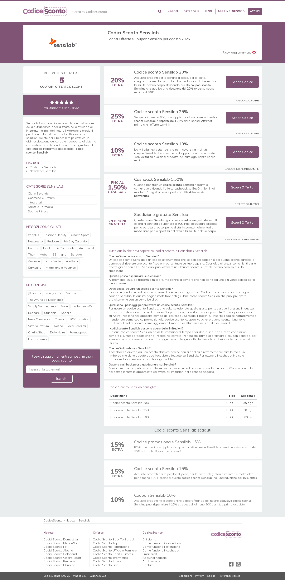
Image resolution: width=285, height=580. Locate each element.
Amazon (34, 261)
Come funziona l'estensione (161, 547)
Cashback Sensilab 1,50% (158, 179)
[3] (61, 102)
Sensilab (84, 520)
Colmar (60, 319)
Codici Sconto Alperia (58, 550)
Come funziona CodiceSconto (162, 543)
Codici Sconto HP (55, 547)
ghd (63, 254)
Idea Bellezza (77, 326)
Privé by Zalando (75, 241)
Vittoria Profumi (38, 326)
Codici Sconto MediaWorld (61, 543)
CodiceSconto (53, 520)
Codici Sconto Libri (105, 565)
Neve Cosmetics (39, 319)
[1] (52, 102)
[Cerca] (160, 11)
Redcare (53, 241)
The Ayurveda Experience (45, 300)
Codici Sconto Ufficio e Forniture (115, 550)
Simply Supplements (42, 306)
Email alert (149, 554)
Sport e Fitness (38, 211)
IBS (54, 254)
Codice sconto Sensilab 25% (161, 111)
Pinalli (47, 248)
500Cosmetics (79, 319)
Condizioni (185, 575)
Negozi (173, 11)
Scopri (242, 82)
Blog (208, 11)
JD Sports (34, 293)
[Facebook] (231, 564)
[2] (57, 102)
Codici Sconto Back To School (113, 539)
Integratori (35, 202)
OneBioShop (36, 332)
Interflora (72, 261)
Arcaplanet (86, 248)
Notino (58, 326)
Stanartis (50, 313)
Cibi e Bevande (38, 193)
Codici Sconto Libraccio (59, 565)
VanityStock (53, 293)
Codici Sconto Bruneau (59, 561)
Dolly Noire (57, 332)
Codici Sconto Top (105, 543)
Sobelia (66, 313)
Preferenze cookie (229, 575)
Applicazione (151, 561)
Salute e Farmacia (40, 207)
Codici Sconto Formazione (111, 547)
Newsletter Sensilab (43, 171)
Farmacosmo (37, 339)
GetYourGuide (65, 248)
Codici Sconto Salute (107, 561)
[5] (71, 102)
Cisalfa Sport (80, 235)
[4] (66, 102)
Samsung (34, 267)
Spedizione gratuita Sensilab (161, 214)
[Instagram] (238, 564)
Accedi (255, 11)
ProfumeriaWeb (83, 306)
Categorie (191, 11)
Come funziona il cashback (160, 550)
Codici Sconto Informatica (110, 558)
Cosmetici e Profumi (41, 198)
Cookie (211, 575)
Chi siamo (149, 539)
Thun (31, 254)
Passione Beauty (55, 235)
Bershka (76, 254)
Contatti (147, 565)
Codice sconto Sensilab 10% (161, 143)
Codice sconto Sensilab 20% (161, 72)
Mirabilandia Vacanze (61, 267)
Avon (64, 306)
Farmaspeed (78, 332)
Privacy (199, 575)
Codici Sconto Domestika (60, 539)
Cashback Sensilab (43, 167)
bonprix (33, 248)
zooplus (33, 235)
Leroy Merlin (52, 261)
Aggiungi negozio (231, 11)
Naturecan (73, 293)
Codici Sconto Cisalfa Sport (62, 558)
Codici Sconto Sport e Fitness (113, 554)
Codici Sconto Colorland (60, 554)
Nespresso (35, 241)
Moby (43, 254)
